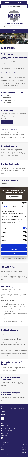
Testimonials (4, 435)
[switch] (25, 232)
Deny (14, 253)
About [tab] (23, 206)
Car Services (4, 423)
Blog (2, 437)
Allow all (14, 245)
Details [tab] (14, 206)
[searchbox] (12, 26)
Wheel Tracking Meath (6, 430)
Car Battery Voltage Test (7, 433)
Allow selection (14, 249)
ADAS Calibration (5, 425)
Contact (3, 438)
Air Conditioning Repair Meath (8, 428)
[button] (7, 2)
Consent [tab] (5, 206)
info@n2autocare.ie (5, 415)
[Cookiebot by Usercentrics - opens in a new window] (21, 203)
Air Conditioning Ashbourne (7, 427)
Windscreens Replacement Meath (8, 432)
